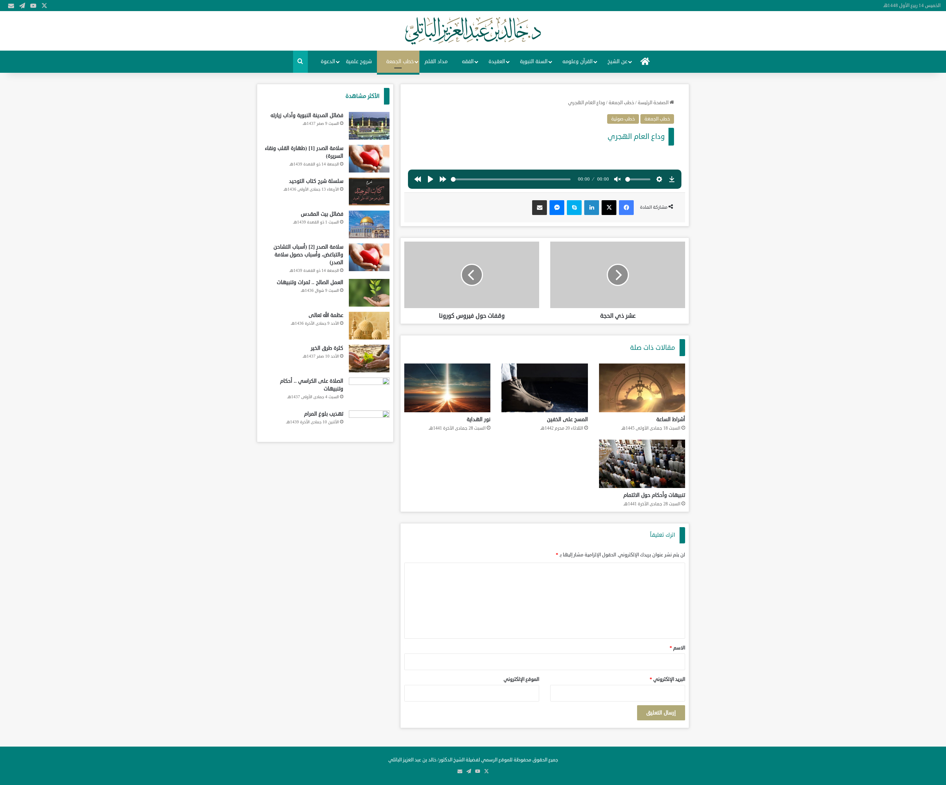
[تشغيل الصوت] (617, 179)
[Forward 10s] (443, 179)
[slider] (511, 179)
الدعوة (328, 61)
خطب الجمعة (400, 61)
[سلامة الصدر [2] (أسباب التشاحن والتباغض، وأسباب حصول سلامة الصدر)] (369, 257)
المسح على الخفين (567, 419)
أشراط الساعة (670, 419)
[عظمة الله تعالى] (369, 325)
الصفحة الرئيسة (654, 102)
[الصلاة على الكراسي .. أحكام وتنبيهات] (369, 391)
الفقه (468, 61)
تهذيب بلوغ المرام (323, 413)
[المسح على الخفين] (544, 388)
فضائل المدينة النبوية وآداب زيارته (306, 115)
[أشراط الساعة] (642, 388)
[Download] (672, 179)
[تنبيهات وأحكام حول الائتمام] (642, 464)
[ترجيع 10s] (417, 179)
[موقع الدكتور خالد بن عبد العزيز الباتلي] (473, 31)
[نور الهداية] (447, 388)
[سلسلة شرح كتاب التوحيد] (369, 191)
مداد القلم (436, 61)
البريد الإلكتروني (667, 679)
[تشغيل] (430, 179)
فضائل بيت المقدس (322, 214)
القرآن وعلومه (577, 61)
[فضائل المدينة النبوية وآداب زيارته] (369, 126)
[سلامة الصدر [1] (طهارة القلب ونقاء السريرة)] (369, 159)
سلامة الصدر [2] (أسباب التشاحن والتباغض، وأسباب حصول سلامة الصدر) (308, 254)
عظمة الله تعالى (326, 315)
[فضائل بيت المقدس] (369, 224)
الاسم (677, 648)
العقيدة (497, 61)
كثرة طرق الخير (327, 348)
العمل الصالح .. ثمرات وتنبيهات (310, 282)
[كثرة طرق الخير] (369, 358)
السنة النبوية (534, 61)
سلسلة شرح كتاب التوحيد (316, 181)
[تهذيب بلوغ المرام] (369, 424)
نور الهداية (478, 419)
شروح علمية (359, 61)
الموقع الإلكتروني (521, 679)
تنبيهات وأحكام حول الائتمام (654, 495)
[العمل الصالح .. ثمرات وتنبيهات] (369, 293)
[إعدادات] (659, 179)
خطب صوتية (623, 119)
